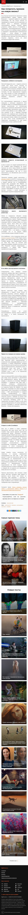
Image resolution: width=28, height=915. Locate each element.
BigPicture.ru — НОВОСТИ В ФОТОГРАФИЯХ (11, 896)
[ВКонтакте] (7, 511)
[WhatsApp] (18, 511)
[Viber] (17, 511)
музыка (14, 505)
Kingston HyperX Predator (8, 238)
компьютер (8, 505)
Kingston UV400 (5, 179)
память (9, 506)
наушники (20, 505)
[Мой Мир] (11, 511)
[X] (13, 511)
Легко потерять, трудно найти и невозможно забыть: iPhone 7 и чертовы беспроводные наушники (14, 489)
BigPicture (10, 6)
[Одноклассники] (9, 511)
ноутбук (3, 506)
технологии (17, 6)
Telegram (20, 494)
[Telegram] (20, 511)
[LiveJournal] (15, 511)
